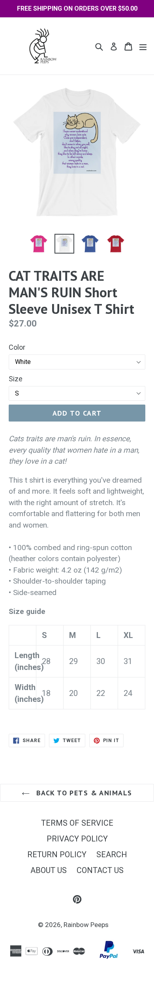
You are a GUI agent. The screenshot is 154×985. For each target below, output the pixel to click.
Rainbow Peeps (86, 925)
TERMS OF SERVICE (77, 823)
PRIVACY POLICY (77, 838)
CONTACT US (100, 870)
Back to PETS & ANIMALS (83, 792)
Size (16, 379)
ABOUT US (48, 870)
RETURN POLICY (56, 854)
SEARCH (111, 854)
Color (17, 347)
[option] (38, 244)
